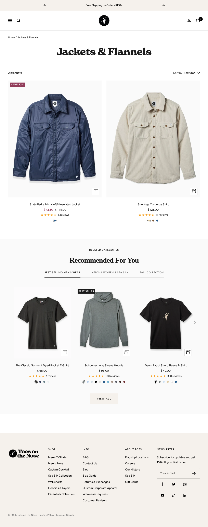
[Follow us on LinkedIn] (184, 495)
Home (11, 37)
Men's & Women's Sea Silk (110, 272)
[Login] (189, 20)
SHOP (51, 449)
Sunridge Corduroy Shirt (153, 204)
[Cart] (198, 20)
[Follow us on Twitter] (173, 484)
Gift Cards (131, 482)
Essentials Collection (61, 494)
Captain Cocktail (58, 469)
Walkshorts (55, 482)
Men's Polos (55, 463)
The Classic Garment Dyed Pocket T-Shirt (42, 365)
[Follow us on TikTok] (173, 495)
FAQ (86, 457)
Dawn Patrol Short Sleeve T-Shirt (166, 365)
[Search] (18, 20)
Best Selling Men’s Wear (62, 272)
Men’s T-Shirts (57, 457)
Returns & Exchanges (96, 482)
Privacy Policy (46, 515)
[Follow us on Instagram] (184, 484)
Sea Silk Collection (60, 475)
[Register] (194, 473)
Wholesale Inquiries (95, 494)
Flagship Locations (137, 457)
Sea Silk (130, 475)
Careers (130, 463)
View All (104, 398)
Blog (85, 469)
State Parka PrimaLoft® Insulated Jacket (55, 204)
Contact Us (90, 463)
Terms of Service (65, 515)
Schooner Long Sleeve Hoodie (103, 365)
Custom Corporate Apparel (100, 488)
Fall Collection (152, 272)
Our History (132, 469)
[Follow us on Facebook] (162, 484)
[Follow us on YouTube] (162, 495)
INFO (86, 449)
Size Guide (89, 475)
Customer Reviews (95, 500)
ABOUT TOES (133, 449)
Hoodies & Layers (59, 488)
